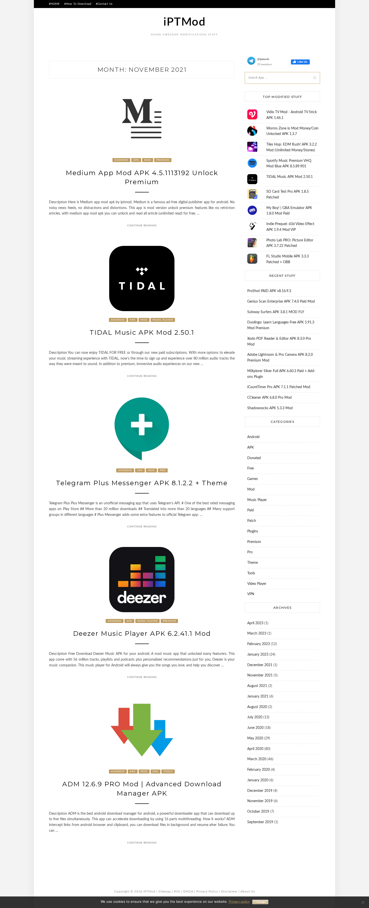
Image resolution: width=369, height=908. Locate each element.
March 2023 (256, 633)
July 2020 (254, 717)
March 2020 (256, 759)
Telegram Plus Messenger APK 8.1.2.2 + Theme (142, 483)
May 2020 (255, 738)
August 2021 (257, 686)
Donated (254, 458)
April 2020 (255, 749)
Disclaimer (229, 891)
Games (252, 479)
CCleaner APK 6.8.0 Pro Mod (269, 397)
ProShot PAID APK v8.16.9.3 (269, 291)
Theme (252, 563)
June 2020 (255, 728)
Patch (251, 521)
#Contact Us (104, 4)
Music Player (163, 320)
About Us (247, 891)
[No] (362, 902)
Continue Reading (142, 225)
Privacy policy (239, 901)
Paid (250, 510)
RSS (177, 891)
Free (250, 468)
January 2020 (257, 780)
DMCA (188, 891)
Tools (168, 771)
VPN (250, 594)
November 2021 (260, 675)
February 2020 (258, 770)
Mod (147, 160)
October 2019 (258, 811)
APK (136, 160)
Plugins (252, 531)
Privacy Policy (207, 891)
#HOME (54, 4)
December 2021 (259, 665)
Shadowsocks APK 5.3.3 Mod (270, 408)
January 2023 (257, 654)
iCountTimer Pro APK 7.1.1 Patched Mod (278, 387)
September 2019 (260, 822)
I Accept (260, 902)
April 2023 (255, 623)
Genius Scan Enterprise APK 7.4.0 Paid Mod (281, 301)
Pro (163, 470)
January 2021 (257, 696)
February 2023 (258, 644)
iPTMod (184, 22)
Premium (162, 160)
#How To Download (77, 4)
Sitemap (164, 891)
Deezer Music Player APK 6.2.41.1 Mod (142, 634)
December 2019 (259, 791)
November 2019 (260, 801)
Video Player (256, 584)
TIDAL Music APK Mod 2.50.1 (142, 332)
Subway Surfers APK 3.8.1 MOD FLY (275, 312)
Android (121, 160)
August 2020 (257, 707)
